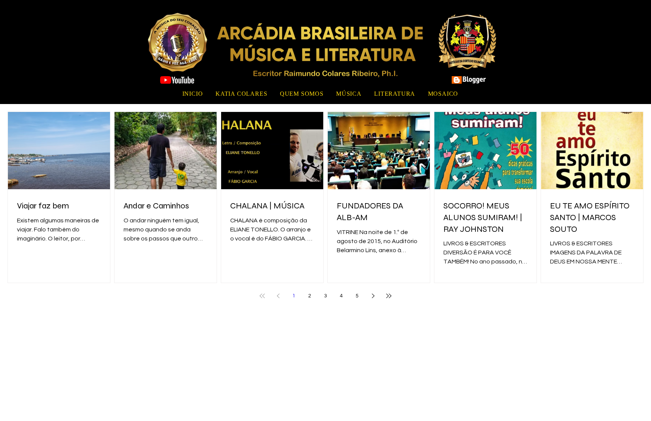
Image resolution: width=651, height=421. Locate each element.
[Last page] (389, 296)
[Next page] (373, 296)
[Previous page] (278, 296)
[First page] (262, 296)
